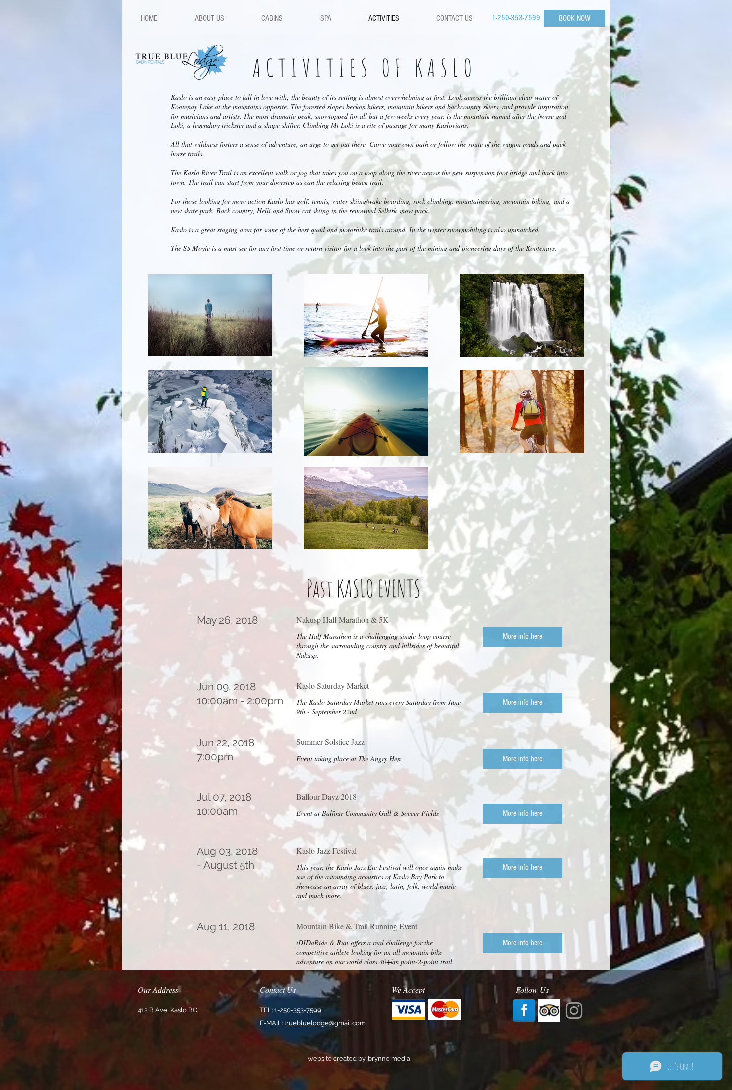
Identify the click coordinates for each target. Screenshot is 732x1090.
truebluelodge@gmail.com (325, 1023)
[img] (408, 1009)
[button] (522, 636)
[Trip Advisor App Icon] (549, 1010)
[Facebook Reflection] (524, 1010)
